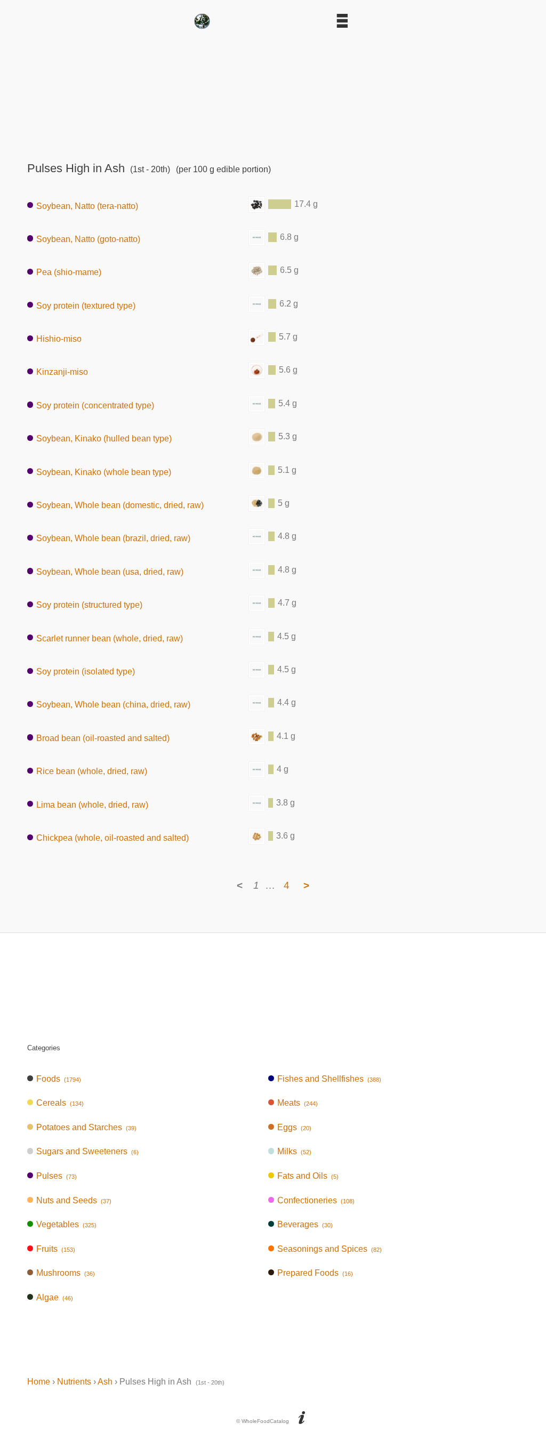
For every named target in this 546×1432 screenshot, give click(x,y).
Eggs (294, 1127)
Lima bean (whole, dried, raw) (92, 804)
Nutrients (74, 1381)
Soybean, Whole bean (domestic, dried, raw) (120, 505)
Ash (105, 1381)
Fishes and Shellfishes (329, 1078)
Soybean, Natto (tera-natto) (87, 205)
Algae (54, 1297)
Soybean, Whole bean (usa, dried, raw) (109, 571)
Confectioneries (316, 1200)
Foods (58, 1078)
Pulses (56, 1175)
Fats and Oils (308, 1175)
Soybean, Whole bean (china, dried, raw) (113, 704)
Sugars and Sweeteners (87, 1151)
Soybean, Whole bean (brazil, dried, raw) (113, 538)
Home (38, 1381)
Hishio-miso (59, 338)
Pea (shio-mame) (68, 272)
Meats (297, 1102)
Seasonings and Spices (329, 1248)
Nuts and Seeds (73, 1200)
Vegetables (66, 1224)
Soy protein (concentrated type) (95, 404)
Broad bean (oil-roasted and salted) (103, 737)
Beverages (305, 1224)
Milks (294, 1151)
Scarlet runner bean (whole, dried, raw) (109, 637)
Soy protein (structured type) (89, 604)
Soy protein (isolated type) (85, 671)
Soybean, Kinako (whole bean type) (103, 471)
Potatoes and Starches (86, 1127)
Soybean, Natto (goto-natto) (88, 238)
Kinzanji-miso (62, 371)
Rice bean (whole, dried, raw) (91, 771)
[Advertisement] (273, 92)
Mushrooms (65, 1272)
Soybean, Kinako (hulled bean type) (104, 438)
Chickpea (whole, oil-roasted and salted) (112, 837)
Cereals (60, 1102)
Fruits (55, 1248)
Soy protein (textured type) (85, 305)
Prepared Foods (315, 1272)
